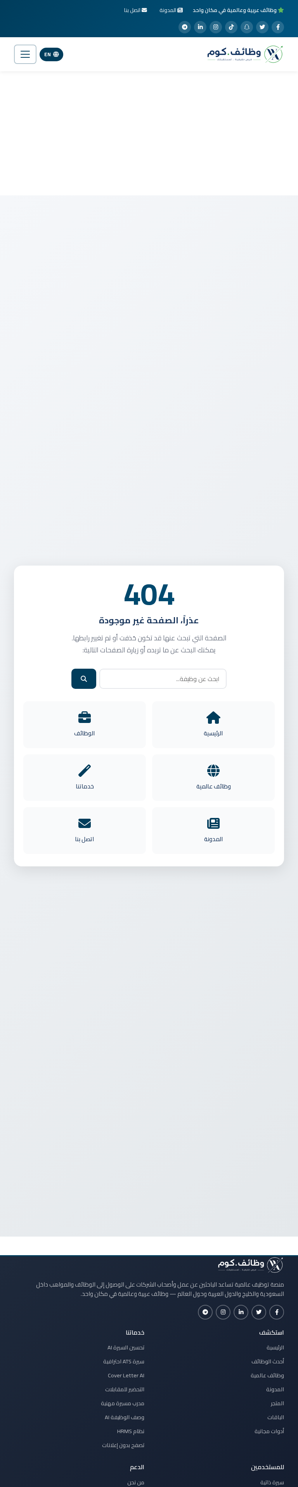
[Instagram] (216, 27)
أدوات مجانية (269, 1431)
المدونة (275, 1389)
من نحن (135, 1482)
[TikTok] (231, 27)
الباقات (275, 1417)
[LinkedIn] (200, 27)
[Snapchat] (247, 27)
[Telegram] (184, 27)
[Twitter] (262, 27)
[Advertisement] (149, 133)
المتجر (277, 1403)
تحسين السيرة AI (125, 1347)
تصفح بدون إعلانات (123, 1445)
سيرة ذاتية (272, 1482)
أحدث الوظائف (267, 1361)
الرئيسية (275, 1347)
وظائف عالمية (267, 1375)
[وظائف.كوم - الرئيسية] (243, 54)
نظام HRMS (130, 1431)
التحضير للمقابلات (124, 1389)
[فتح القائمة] (25, 54)
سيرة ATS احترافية (123, 1361)
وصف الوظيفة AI (124, 1417)
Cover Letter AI (126, 1375)
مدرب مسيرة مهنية (122, 1403)
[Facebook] (278, 27)
